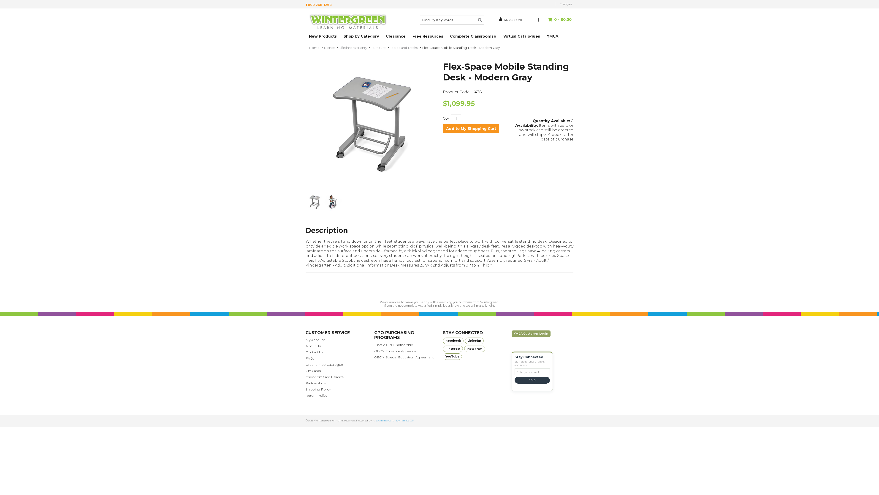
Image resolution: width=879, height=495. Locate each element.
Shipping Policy (318, 389)
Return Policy (316, 395)
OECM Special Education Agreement (404, 357)
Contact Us (314, 352)
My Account (315, 340)
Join (532, 380)
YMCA (552, 36)
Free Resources (427, 36)
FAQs (310, 358)
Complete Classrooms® (473, 36)
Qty (446, 118)
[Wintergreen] (348, 22)
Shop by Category (361, 36)
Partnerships (316, 383)
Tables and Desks (404, 48)
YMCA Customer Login (531, 333)
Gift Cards (313, 371)
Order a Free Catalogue (324, 365)
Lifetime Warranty (353, 48)
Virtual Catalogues (521, 36)
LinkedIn (474, 340)
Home (314, 48)
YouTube (452, 356)
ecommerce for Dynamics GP (395, 420)
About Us (313, 346)
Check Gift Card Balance (325, 377)
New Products (323, 36)
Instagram (475, 348)
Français (565, 4)
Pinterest (452, 348)
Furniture (378, 48)
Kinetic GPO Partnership (393, 345)
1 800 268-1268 (319, 5)
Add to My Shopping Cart (471, 128)
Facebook (453, 340)
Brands (329, 48)
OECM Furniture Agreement (397, 351)
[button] (555, 22)
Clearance (396, 36)
